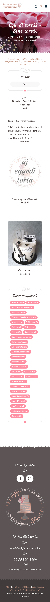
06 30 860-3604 (25, 559)
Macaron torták (18, 357)
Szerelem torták (19, 381)
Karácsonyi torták (19, 347)
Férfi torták (29, 327)
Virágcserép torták (20, 411)
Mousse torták (30, 61)
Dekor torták (17, 322)
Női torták (16, 372)
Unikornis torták (18, 391)
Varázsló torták (18, 401)
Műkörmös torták (19, 367)
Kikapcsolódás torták (21, 352)
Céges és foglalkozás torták (24, 317)
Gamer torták (30, 332)
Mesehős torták (18, 362)
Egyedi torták (33, 37)
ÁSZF (8, 587)
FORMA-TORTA (14, 37)
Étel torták (16, 327)
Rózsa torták (29, 372)
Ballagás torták (18, 312)
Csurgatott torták (12, 61)
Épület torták (32, 322)
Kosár (25, 77)
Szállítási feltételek (21, 587)
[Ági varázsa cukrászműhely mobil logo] (12, 6)
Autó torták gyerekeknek (22, 307)
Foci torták (16, 332)
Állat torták (33, 302)
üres (25, 84)
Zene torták (17, 416)
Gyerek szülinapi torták (22, 337)
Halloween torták (19, 342)
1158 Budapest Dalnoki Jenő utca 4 (25, 569)
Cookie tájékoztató (31, 590)
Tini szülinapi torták (20, 386)
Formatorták (13, 59)
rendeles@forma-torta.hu (25, 548)
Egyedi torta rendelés (25, 40)
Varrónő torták (18, 406)
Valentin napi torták (20, 396)
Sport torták (17, 377)
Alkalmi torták (18, 302)
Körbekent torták (31, 59)
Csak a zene (25, 270)
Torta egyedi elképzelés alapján (25, 200)
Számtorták (31, 377)
